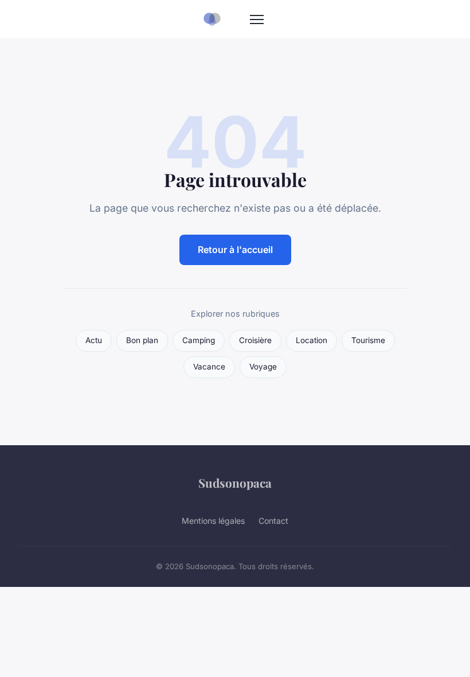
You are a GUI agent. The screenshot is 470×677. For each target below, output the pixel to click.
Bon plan (142, 340)
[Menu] (256, 19)
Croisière (255, 340)
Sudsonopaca (235, 482)
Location (311, 340)
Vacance (209, 366)
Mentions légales (213, 521)
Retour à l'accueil (235, 249)
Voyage (263, 366)
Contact (273, 521)
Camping (198, 340)
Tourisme (368, 340)
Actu (93, 340)
